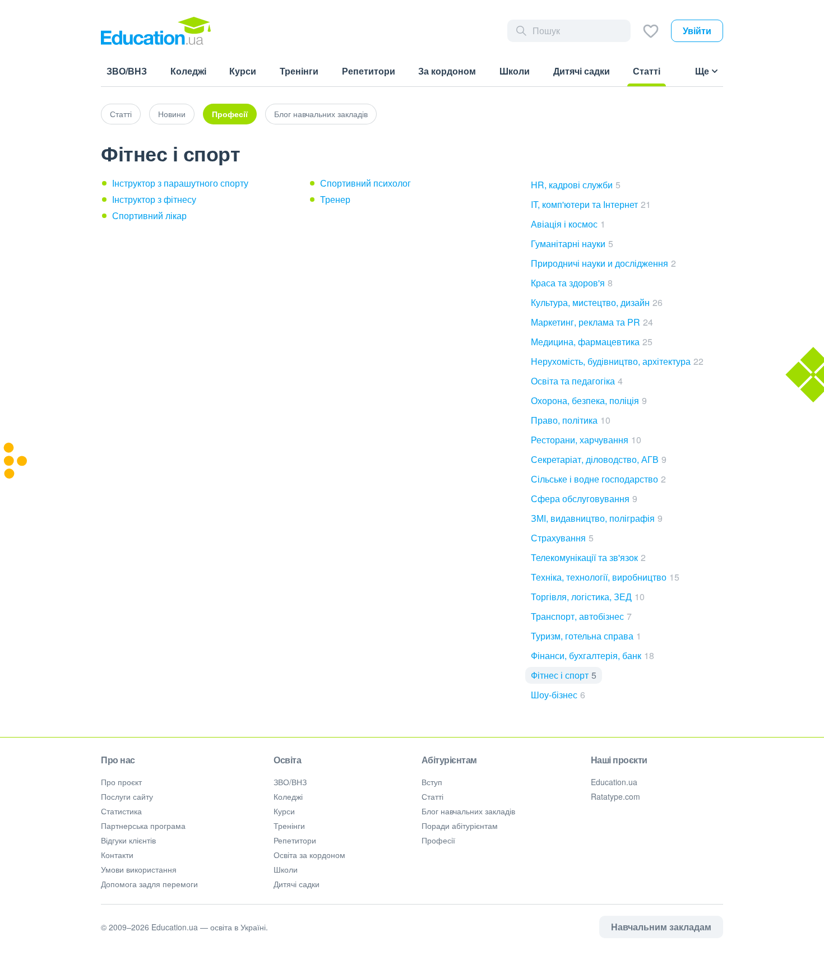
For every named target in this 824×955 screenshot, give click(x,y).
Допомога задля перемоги (149, 883)
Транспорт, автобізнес (581, 616)
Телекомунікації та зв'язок (588, 557)
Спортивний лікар (149, 215)
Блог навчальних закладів (321, 113)
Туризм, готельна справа (586, 635)
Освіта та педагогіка (577, 380)
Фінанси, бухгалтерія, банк (592, 655)
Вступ (432, 781)
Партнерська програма (143, 825)
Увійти (697, 30)
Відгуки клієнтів (128, 840)
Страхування (562, 537)
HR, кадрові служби (576, 184)
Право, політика (570, 420)
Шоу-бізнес (558, 694)
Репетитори (295, 840)
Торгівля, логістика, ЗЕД (588, 596)
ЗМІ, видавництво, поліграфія (597, 518)
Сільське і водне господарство (598, 478)
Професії (230, 113)
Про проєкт (121, 781)
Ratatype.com (615, 796)
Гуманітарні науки (572, 243)
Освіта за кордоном (309, 854)
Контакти (117, 854)
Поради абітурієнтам (460, 825)
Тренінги (289, 825)
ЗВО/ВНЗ (290, 781)
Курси (284, 811)
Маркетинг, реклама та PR (592, 322)
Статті (121, 113)
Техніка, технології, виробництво (605, 577)
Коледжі (288, 796)
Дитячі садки (297, 883)
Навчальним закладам (661, 926)
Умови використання (139, 869)
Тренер (335, 199)
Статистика (121, 811)
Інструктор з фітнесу (154, 199)
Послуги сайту (127, 796)
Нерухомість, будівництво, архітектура (617, 361)
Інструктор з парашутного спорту (180, 183)
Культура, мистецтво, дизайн (597, 302)
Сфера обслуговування (584, 498)
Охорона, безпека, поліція (589, 400)
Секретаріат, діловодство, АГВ (598, 459)
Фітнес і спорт (563, 675)
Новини (172, 113)
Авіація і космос (568, 223)
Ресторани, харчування (586, 439)
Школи (286, 869)
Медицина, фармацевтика (591, 341)
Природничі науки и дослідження (603, 263)
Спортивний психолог (365, 183)
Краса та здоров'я (572, 282)
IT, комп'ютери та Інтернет (591, 204)
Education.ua (614, 781)
